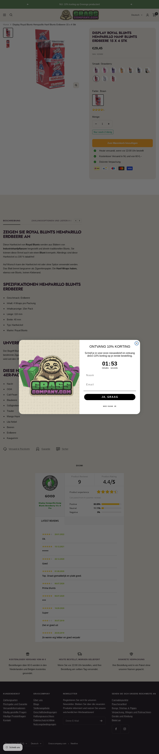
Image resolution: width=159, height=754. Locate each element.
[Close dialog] (137, 343)
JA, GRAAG (110, 397)
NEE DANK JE (109, 406)
